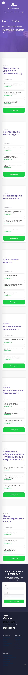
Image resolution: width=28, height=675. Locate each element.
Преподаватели (7, 643)
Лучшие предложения (9, 657)
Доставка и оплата (8, 663)
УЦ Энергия (6, 637)
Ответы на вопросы (17, 640)
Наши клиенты (7, 659)
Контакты (5, 665)
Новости (5, 639)
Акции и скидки (7, 655)
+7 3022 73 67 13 (13, 8)
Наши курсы (6, 661)
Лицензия (17, 647)
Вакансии (17, 643)
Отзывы (5, 641)
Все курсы (14, 110)
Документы (17, 637)
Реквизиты (6, 645)
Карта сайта (17, 648)
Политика (17, 645)
